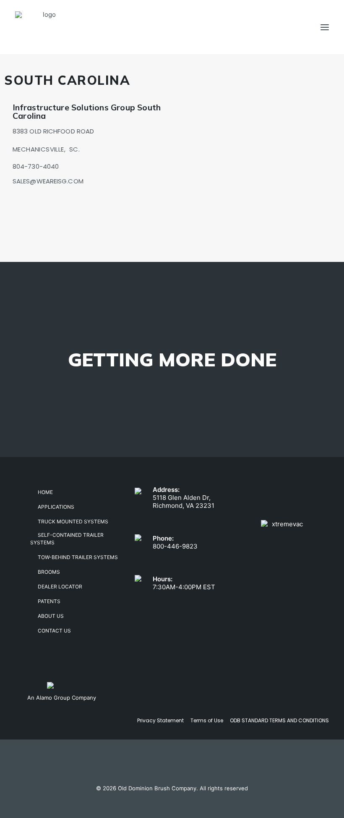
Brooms (49, 572)
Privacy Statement (160, 720)
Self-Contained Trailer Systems (67, 539)
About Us (51, 616)
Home (45, 492)
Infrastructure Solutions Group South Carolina (87, 111)
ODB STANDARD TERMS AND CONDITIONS (279, 720)
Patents (49, 601)
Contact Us (54, 630)
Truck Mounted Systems (73, 521)
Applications (56, 507)
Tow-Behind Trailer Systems (78, 557)
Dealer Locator (60, 586)
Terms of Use (206, 720)
